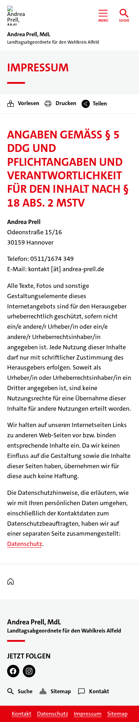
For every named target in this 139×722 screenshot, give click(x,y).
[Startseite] (12, 581)
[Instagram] (29, 671)
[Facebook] (13, 671)
